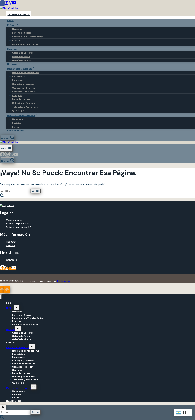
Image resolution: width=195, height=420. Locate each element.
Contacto (11, 259)
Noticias (12, 64)
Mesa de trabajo (21, 99)
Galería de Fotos (21, 56)
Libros (15, 126)
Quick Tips (18, 110)
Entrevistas (18, 76)
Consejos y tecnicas (23, 84)
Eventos (16, 40)
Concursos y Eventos (23, 87)
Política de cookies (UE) (19, 227)
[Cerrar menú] (1, 296)
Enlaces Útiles (15, 130)
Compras (17, 95)
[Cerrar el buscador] (3, 407)
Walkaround (18, 119)
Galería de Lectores (23, 52)
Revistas (16, 123)
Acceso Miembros (19, 14)
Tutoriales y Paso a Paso (25, 106)
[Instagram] (7, 3)
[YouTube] (14, 3)
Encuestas (18, 80)
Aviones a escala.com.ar (25, 44)
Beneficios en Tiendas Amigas (28, 36)
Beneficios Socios (21, 32)
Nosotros (17, 29)
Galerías (10, 329)
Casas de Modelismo (23, 91)
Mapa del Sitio (14, 220)
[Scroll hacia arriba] (2, 289)
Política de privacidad (18, 223)
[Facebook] (2, 3)
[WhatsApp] (10, 3)
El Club (10, 308)
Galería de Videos (21, 60)
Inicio (10, 20)
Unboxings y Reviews (23, 103)
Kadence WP (64, 281)
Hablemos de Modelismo (25, 72)
